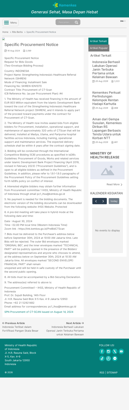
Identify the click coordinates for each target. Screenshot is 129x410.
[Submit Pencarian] (76, 22)
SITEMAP (112, 372)
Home (5, 32)
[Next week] (103, 201)
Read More (113, 184)
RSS (102, 372)
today (114, 201)
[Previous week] (96, 201)
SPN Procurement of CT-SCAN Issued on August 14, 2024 (38, 311)
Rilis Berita (17, 32)
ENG (122, 21)
